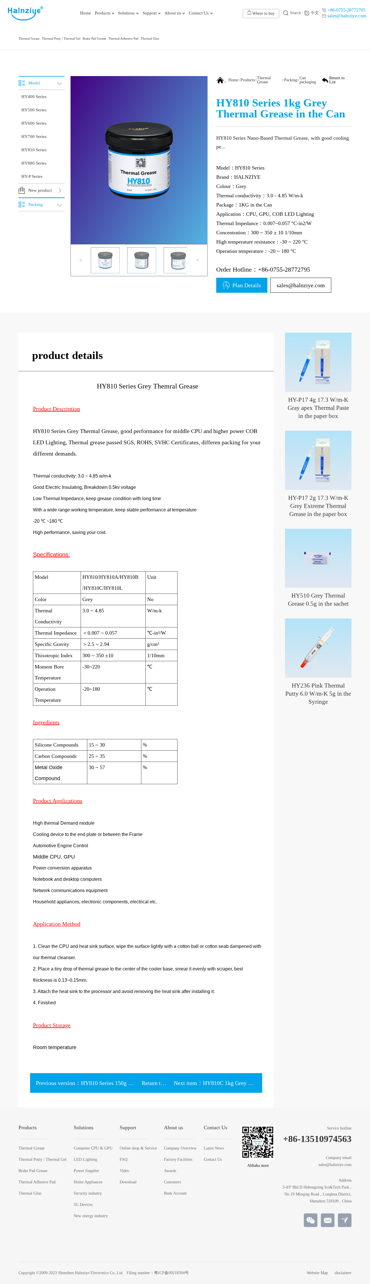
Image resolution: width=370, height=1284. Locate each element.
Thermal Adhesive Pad (37, 1182)
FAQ (123, 1160)
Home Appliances (88, 1182)
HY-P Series (31, 176)
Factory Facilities (178, 1160)
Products (247, 80)
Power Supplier (86, 1171)
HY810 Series (34, 150)
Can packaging (307, 80)
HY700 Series (34, 136)
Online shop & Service (138, 1148)
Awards (170, 1171)
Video (124, 1171)
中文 (315, 13)
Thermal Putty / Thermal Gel (42, 1160)
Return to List (337, 80)
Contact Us (213, 1160)
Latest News (214, 1148)
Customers (172, 1182)
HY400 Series (34, 96)
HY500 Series (34, 110)
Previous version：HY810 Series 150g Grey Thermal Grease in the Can (120, 1083)
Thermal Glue (29, 1193)
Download (128, 1182)
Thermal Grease (264, 80)
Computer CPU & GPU (93, 1148)
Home (233, 80)
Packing (290, 80)
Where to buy (263, 13)
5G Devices (83, 1205)
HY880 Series (34, 163)
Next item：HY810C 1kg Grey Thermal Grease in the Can (242, 1083)
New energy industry (91, 1216)
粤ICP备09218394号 (171, 1273)
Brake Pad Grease (32, 1171)
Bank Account (175, 1193)
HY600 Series (34, 123)
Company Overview (180, 1148)
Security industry (88, 1193)
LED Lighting (85, 1160)
